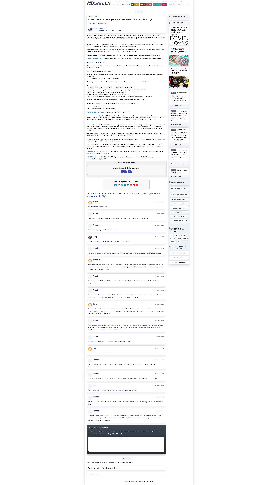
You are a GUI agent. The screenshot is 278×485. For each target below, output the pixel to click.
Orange (137, 4)
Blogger (150, 481)
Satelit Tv (137, 1)
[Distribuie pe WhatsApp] (122, 185)
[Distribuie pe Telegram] (125, 185)
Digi (171, 235)
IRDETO (114, 55)
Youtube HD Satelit (179, 204)
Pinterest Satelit (179, 216)
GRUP (179, 4)
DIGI (132, 4)
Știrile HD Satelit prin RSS (179, 221)
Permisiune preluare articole (179, 253)
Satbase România (126, 4)
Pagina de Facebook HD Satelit (179, 189)
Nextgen (159, 4)
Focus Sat (149, 4)
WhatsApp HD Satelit (179, 200)
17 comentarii (92, 23)
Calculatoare (116, 4)
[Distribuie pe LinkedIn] (128, 185)
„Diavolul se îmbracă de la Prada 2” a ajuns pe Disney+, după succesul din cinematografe (179, 30)
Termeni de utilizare (179, 257)
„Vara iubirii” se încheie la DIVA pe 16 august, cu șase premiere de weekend (179, 71)
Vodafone (142, 4)
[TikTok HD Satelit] (187, 4)
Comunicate (124, 1)
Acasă (114, 1)
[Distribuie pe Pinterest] (134, 185)
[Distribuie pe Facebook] (115, 185)
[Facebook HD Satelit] (175, 4)
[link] (179, 35)
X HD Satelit (179, 212)
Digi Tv (90, 16)
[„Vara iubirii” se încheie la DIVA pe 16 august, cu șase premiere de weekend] (179, 81)
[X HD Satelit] (114, 7)
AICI (107, 153)
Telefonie (170, 1)
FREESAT (177, 235)
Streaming (151, 1)
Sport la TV (164, 1)
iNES (154, 4)
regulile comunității (110, 432)
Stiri (96, 16)
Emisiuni (157, 1)
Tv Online (176, 1)
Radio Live (183, 1)
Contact (170, 4)
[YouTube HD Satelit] (183, 4)
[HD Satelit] (99, 3)
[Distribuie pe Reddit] (131, 185)
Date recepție (144, 1)
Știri (119, 1)
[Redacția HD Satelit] (90, 29)
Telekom (165, 4)
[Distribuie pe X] (118, 185)
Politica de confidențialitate (179, 262)
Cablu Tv (131, 1)
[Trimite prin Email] (137, 185)
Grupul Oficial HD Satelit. (115, 434)
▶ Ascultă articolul (103, 23)
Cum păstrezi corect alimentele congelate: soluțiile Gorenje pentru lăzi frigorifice (179, 50)
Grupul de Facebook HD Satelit (179, 194)
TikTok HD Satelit (179, 208)
